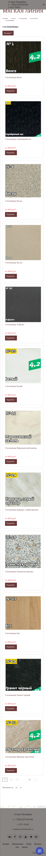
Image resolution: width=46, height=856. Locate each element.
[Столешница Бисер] (23, 181)
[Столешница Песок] (23, 242)
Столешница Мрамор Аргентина (19, 757)
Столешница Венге (13, 77)
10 (29, 780)
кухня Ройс (34, 18)
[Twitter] (31, 836)
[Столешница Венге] (23, 57)
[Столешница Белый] (23, 366)
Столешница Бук (12, 633)
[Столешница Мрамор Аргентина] (23, 736)
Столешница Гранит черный (17, 695)
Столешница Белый (13, 386)
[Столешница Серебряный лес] (23, 119)
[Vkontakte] (9, 836)
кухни (13, 18)
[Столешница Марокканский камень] (23, 428)
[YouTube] (25, 836)
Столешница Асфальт (14, 324)
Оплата (28, 844)
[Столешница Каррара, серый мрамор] (23, 489)
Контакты (37, 844)
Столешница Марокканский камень (21, 448)
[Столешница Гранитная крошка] (23, 551)
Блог (17, 847)
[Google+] (36, 836)
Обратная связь (17, 844)
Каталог (25, 847)
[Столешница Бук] (23, 613)
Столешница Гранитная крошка (19, 571)
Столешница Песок (13, 263)
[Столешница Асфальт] (23, 304)
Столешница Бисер (13, 201)
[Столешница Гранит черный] (23, 675)
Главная (5, 18)
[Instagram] (20, 836)
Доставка (5, 844)
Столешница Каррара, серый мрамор (21, 510)
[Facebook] (15, 836)
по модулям (23, 18)
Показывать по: (8, 787)
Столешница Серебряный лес (18, 139)
